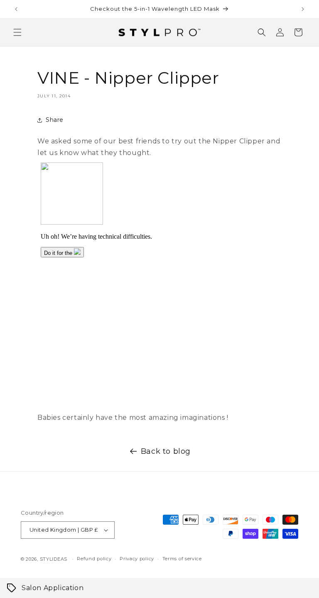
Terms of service (182, 559)
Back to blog (166, 451)
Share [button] (55, 119)
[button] (17, 32)
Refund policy (94, 559)
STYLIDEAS (53, 559)
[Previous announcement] (16, 9)
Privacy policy (137, 559)
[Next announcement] (303, 9)
